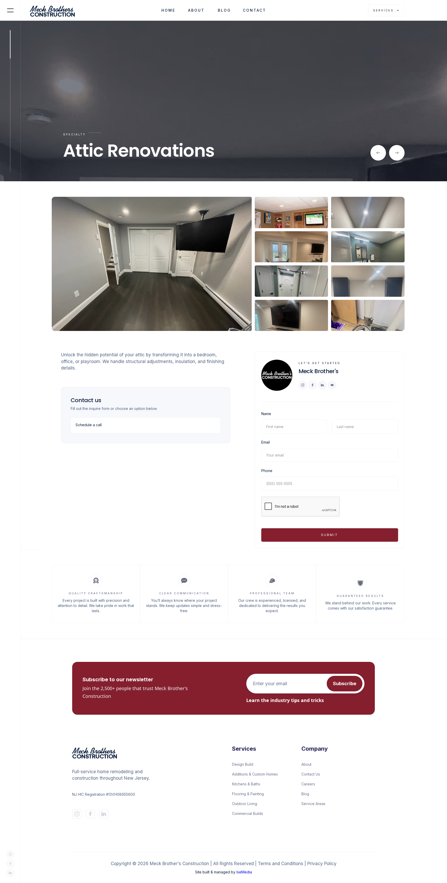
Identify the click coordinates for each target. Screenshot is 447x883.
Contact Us (310, 774)
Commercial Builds (247, 813)
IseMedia (244, 872)
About (306, 764)
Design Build (242, 764)
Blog (305, 794)
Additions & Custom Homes (255, 774)
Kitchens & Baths (246, 784)
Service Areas (313, 803)
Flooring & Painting (248, 794)
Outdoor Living (244, 803)
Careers (308, 784)
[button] (386, 10)
